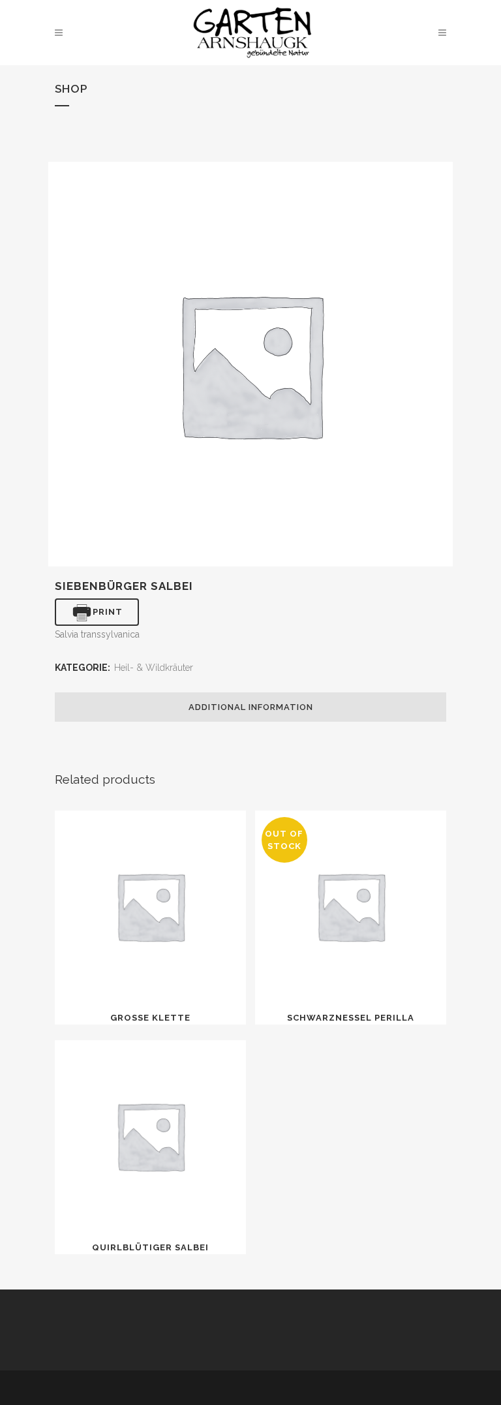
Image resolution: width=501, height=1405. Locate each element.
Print (108, 612)
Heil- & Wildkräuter (153, 667)
